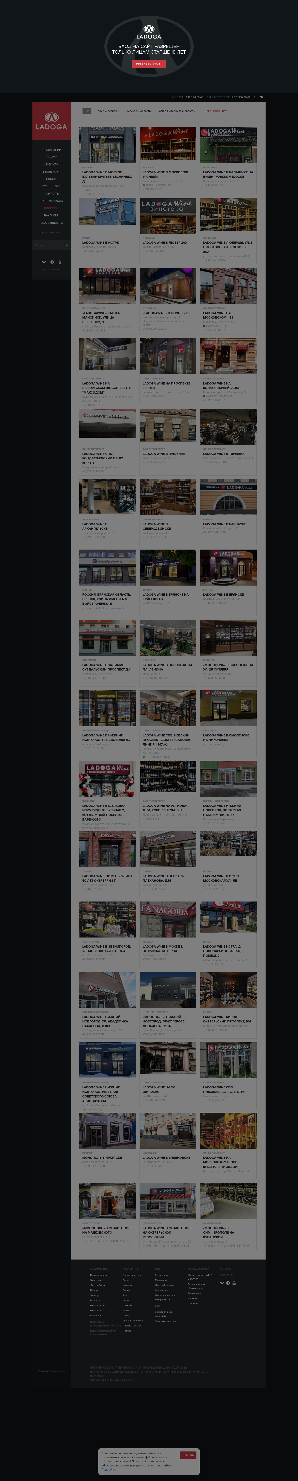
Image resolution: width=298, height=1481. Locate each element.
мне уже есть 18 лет (149, 63)
